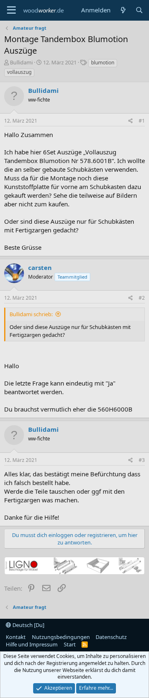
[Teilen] (130, 121)
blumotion (102, 62)
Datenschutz (111, 637)
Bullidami (21, 62)
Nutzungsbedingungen (61, 637)
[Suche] (139, 10)
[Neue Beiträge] (123, 10)
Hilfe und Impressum (32, 644)
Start (70, 644)
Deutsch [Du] (27, 625)
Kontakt (16, 637)
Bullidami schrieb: (31, 314)
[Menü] (11, 10)
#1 (142, 120)
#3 (142, 460)
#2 (142, 297)
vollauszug (19, 72)
